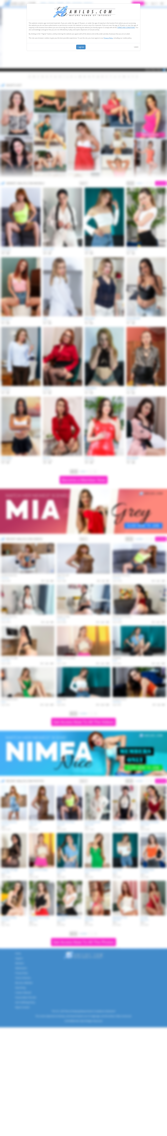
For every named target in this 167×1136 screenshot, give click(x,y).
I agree (81, 47)
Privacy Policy (108, 38)
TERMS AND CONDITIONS (126, 27)
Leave (136, 47)
